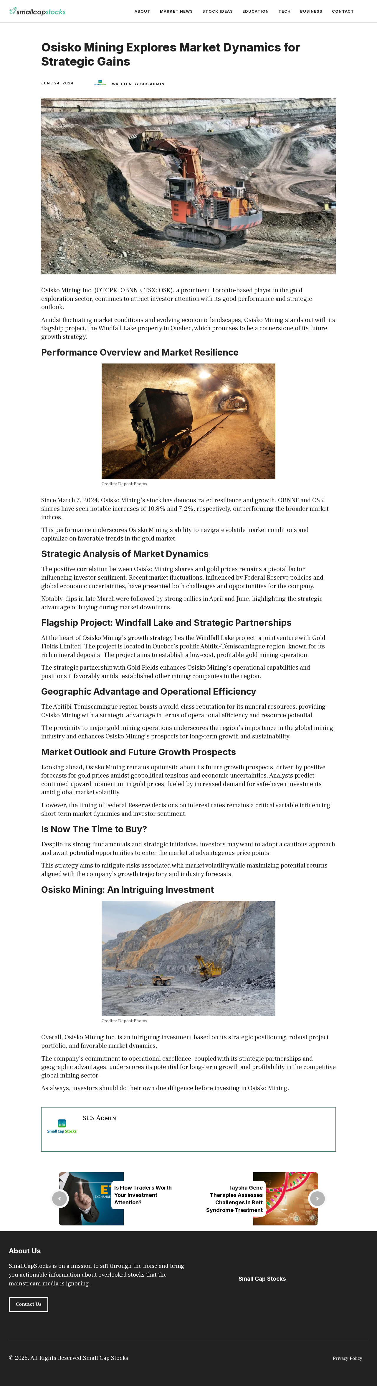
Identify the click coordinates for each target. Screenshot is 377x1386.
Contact (343, 11)
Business (311, 11)
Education (255, 11)
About (143, 11)
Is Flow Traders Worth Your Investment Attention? (143, 1195)
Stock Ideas (217, 11)
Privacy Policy (347, 1358)
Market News (176, 11)
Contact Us (29, 1304)
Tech (284, 11)
